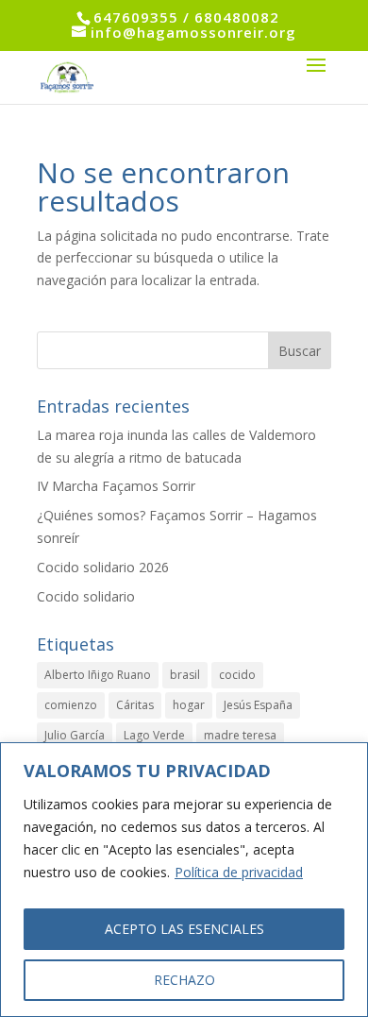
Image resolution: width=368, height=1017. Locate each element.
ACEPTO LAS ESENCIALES (184, 929)
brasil (185, 675)
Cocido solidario (86, 596)
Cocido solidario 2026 (103, 567)
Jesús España (258, 705)
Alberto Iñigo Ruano (97, 675)
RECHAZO (184, 980)
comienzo (70, 705)
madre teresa (240, 735)
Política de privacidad (239, 872)
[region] (184, 879)
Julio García (74, 735)
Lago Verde (154, 735)
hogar (189, 705)
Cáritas (135, 705)
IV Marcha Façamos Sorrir (116, 486)
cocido (237, 675)
